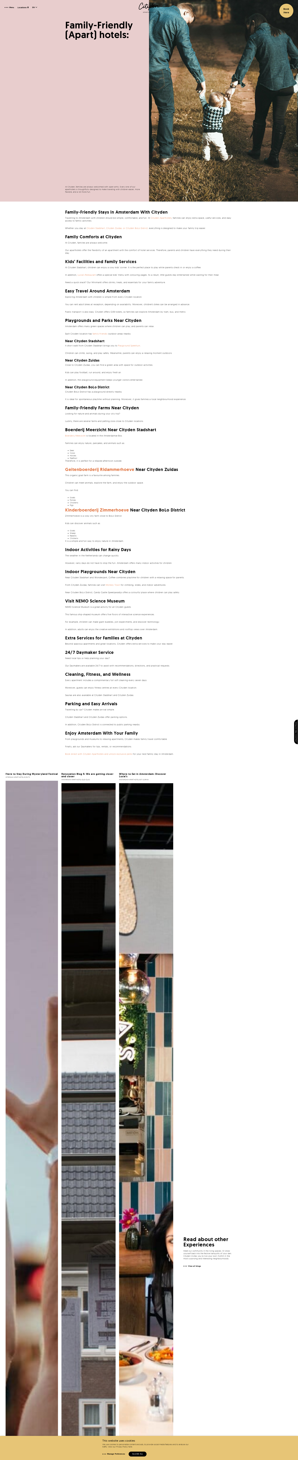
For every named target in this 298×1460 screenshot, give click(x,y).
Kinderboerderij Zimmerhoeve (97, 510)
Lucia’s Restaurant (87, 275)
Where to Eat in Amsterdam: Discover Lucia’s (142, 775)
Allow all (137, 1454)
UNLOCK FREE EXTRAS (296, 732)
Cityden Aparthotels (161, 218)
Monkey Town (113, 585)
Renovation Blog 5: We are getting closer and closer (87, 775)
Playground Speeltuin (129, 345)
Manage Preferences (116, 1454)
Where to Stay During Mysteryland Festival (31, 774)
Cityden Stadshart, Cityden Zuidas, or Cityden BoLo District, (117, 228)
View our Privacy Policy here (120, 1447)
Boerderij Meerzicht (75, 435)
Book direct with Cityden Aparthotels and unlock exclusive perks (99, 754)
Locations (22, 7)
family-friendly (100, 333)
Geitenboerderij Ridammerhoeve (99, 469)
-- (134, 780)
